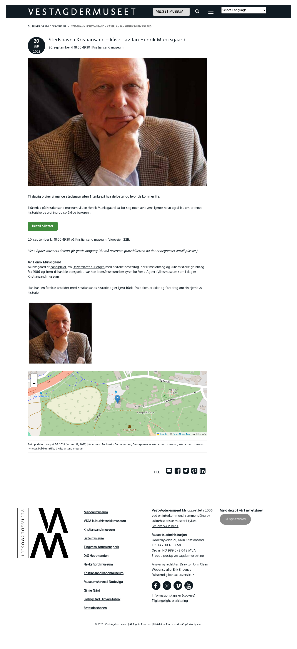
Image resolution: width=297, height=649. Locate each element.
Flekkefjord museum (98, 564)
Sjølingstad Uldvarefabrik (102, 599)
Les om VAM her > (165, 526)
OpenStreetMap (182, 434)
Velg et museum (170, 12)
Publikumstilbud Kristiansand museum (60, 448)
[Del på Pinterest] (194, 472)
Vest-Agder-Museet (53, 26)
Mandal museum (96, 512)
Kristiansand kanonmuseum (103, 573)
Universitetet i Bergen (89, 267)
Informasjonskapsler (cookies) (173, 596)
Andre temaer (123, 444)
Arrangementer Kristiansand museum (155, 444)
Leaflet (163, 434)
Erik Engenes (182, 570)
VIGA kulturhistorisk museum (105, 521)
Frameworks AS (175, 624)
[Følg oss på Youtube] (188, 585)
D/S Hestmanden (96, 556)
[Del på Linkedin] (202, 472)
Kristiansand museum (99, 530)
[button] (117, 399)
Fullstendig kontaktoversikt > (173, 575)
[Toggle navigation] (211, 11)
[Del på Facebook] (177, 472)
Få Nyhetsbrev (235, 519)
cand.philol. (58, 267)
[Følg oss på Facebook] (156, 585)
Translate (253, 16)
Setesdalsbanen (95, 608)
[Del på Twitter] (186, 472)
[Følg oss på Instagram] (167, 585)
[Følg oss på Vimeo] (178, 585)
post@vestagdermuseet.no (183, 556)
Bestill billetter (42, 226)
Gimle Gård (92, 591)
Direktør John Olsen (194, 564)
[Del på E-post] (169, 472)
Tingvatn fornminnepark (101, 547)
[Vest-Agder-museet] (88, 11)
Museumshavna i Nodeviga (103, 582)
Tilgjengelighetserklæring (170, 601)
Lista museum (94, 538)
